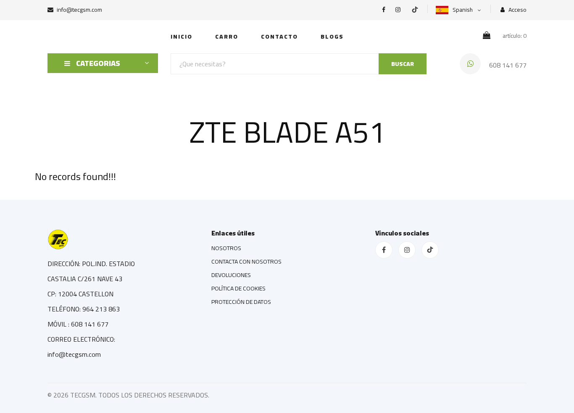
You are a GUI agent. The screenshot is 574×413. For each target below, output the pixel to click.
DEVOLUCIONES (231, 274)
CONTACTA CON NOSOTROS (246, 261)
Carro (226, 36)
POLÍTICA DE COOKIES (238, 288)
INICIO (181, 36)
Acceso (517, 9)
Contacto (279, 36)
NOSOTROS (226, 248)
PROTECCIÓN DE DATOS (241, 301)
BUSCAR (402, 63)
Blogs (332, 36)
